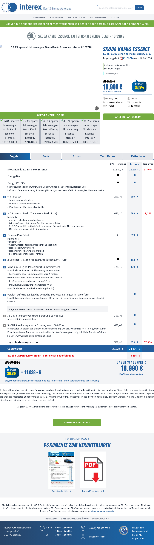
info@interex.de (97, 536)
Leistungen (56, 17)
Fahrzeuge (39, 17)
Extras (77, 156)
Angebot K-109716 (61, 490)
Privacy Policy (100, 518)
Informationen (76, 17)
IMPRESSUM (51, 518)
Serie (46, 156)
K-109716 (128, 58)
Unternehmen (98, 17)
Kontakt (116, 17)
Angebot (15, 156)
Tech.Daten (107, 156)
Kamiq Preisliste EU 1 (93, 490)
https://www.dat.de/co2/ (102, 511)
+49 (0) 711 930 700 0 (99, 528)
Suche (139, 7)
